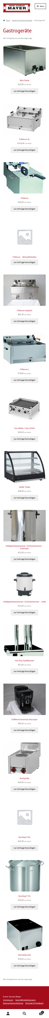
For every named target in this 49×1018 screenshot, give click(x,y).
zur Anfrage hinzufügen (24, 262)
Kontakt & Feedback (34, 1003)
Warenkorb (38, 1011)
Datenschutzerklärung (13, 1003)
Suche (24, 1013)
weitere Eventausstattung (22, 20)
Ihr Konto (8, 1013)
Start (8, 20)
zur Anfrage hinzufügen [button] (24, 91)
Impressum (8, 1000)
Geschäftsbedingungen (25, 1000)
